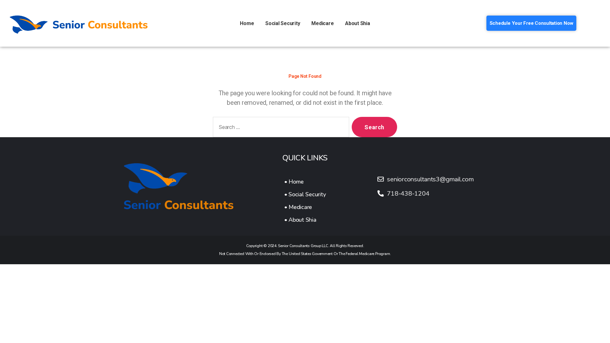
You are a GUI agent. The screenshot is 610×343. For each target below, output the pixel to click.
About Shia (357, 23)
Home (247, 23)
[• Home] (305, 181)
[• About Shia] (305, 219)
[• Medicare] (305, 207)
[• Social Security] (305, 194)
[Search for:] (279, 128)
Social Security (282, 23)
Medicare (322, 23)
